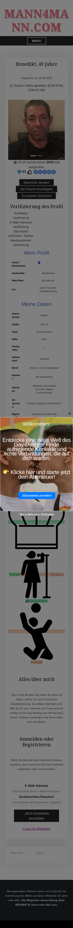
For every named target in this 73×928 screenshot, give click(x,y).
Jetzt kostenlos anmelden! (36, 495)
